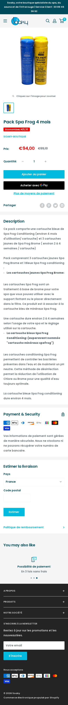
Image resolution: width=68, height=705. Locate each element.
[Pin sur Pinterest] (48, 205)
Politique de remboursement (23, 527)
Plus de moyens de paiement (34, 193)
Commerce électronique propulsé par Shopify (31, 697)
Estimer (14, 512)
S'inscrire (15, 656)
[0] (61, 21)
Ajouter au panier (34, 174)
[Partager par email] (62, 205)
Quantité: (10, 161)
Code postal (12, 490)
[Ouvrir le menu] (5, 20)
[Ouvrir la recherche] (48, 21)
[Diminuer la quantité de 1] (22, 161)
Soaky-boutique (14, 136)
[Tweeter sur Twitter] (55, 205)
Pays (6, 474)
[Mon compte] (54, 21)
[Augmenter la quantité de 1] (45, 161)
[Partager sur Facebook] (42, 205)
